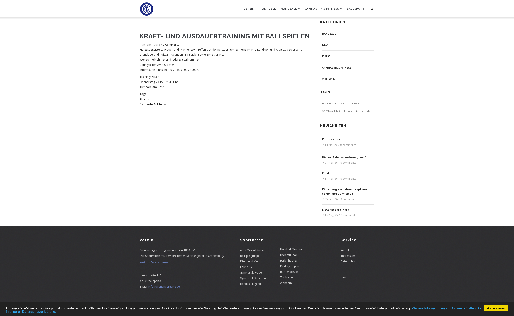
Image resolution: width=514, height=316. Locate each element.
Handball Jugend (250, 284)
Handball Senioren (292, 249)
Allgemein (146, 99)
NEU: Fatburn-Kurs (335, 209)
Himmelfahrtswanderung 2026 (344, 157)
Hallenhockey (288, 260)
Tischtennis (287, 277)
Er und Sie (246, 267)
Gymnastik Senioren (253, 278)
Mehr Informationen (154, 262)
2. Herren (328, 79)
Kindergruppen (289, 266)
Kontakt (345, 250)
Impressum (347, 256)
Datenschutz (348, 261)
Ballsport (356, 8)
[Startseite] (147, 8)
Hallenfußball (288, 255)
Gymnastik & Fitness (322, 8)
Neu (325, 45)
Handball (289, 8)
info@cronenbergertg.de (164, 286)
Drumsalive (331, 139)
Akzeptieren (496, 307)
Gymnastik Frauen (251, 272)
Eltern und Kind (249, 261)
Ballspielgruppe (250, 256)
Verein (249, 8)
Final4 (326, 173)
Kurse (326, 56)
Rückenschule (289, 272)
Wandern (286, 283)
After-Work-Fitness (252, 250)
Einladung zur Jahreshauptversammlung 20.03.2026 (344, 191)
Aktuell (269, 8)
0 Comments (171, 44)
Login (344, 277)
